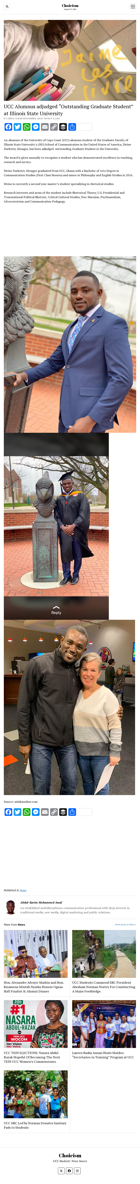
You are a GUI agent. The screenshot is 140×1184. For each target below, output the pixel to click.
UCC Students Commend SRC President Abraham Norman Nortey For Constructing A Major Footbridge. (103, 986)
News (23, 890)
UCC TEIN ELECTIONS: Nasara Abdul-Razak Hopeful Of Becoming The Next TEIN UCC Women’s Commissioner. (32, 1057)
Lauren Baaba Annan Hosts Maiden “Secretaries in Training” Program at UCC (103, 1055)
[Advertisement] (70, 231)
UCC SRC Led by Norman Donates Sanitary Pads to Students (35, 1125)
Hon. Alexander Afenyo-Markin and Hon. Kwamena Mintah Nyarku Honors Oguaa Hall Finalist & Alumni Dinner (34, 986)
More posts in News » (125, 924)
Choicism (70, 5)
